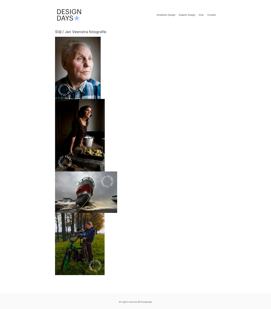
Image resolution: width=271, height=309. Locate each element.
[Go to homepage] (69, 15)
